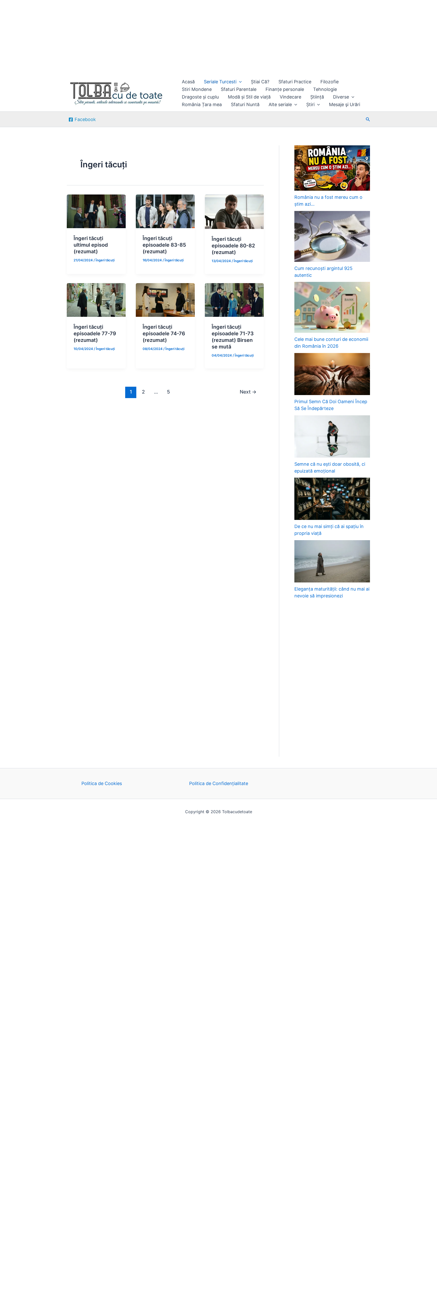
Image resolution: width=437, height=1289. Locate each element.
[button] (239, 82)
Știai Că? (260, 81)
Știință (317, 97)
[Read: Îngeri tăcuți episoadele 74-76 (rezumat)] (165, 299)
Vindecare (290, 97)
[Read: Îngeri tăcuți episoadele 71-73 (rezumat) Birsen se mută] (234, 299)
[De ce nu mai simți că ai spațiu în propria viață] (332, 499)
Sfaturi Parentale (238, 89)
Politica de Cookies (101, 783)
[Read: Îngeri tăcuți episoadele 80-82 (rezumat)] (234, 211)
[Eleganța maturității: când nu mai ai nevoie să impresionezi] (332, 561)
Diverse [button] (341, 97)
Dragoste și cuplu (200, 97)
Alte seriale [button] (280, 104)
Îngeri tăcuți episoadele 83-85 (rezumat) (164, 245)
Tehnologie (325, 89)
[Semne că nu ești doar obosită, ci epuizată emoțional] (332, 436)
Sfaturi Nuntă (245, 104)
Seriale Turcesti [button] (220, 81)
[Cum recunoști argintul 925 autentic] (332, 236)
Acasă (188, 81)
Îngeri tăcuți (105, 260)
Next (248, 392)
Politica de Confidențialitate (218, 783)
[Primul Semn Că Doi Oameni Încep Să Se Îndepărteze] (332, 374)
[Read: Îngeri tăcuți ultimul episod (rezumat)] (96, 210)
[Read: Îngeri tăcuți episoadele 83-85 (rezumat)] (165, 210)
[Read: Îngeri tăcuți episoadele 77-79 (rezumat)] (96, 299)
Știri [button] (310, 104)
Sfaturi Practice (294, 81)
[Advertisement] (151, 37)
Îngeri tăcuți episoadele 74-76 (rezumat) (164, 333)
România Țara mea (202, 104)
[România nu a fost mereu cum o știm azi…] (332, 168)
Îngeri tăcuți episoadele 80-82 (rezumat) (233, 245)
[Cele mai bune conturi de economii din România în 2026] (332, 307)
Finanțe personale (285, 89)
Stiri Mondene (197, 89)
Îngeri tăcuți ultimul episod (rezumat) (91, 245)
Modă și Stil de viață (249, 97)
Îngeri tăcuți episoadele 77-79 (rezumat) (95, 333)
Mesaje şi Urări (344, 104)
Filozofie (329, 81)
